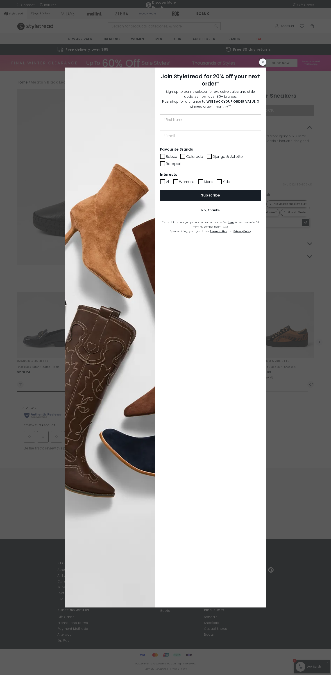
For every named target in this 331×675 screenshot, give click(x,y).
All (168, 181)
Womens (187, 181)
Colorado (194, 156)
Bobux (171, 156)
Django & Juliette (228, 156)
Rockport (174, 163)
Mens (208, 181)
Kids (226, 181)
